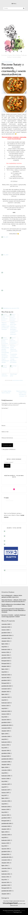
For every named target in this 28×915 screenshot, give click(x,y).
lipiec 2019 (5, 733)
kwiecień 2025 (6, 627)
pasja (14, 901)
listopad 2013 (5, 888)
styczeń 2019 (5, 750)
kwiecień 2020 (6, 711)
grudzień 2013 (6, 885)
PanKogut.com (17, 912)
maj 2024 (4, 646)
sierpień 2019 (5, 731)
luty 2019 (4, 747)
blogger (11, 901)
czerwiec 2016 (6, 801)
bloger (7, 901)
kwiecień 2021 (6, 703)
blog (4, 901)
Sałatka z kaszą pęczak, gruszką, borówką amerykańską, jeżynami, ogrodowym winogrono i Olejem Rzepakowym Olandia (5, 354)
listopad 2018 (5, 756)
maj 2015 (4, 837)
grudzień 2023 (6, 658)
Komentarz (5, 408)
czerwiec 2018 (6, 770)
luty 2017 (4, 795)
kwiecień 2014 (6, 874)
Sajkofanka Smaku (17, 380)
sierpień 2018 (5, 764)
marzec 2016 (5, 809)
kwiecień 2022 (6, 674)
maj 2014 (4, 871)
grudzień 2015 (6, 818)
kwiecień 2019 (6, 742)
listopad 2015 (5, 820)
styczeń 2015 (5, 848)
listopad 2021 (5, 683)
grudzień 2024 (6, 632)
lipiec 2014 (5, 865)
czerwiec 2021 (6, 697)
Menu (14, 3)
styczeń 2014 (5, 882)
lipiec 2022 (5, 669)
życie (16, 905)
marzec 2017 (5, 792)
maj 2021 (4, 700)
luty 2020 (4, 717)
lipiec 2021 (5, 694)
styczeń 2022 (5, 677)
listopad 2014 (5, 854)
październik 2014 (7, 857)
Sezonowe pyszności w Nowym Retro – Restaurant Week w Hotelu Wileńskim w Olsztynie (13, 610)
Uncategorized (7, 62)
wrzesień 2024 (6, 638)
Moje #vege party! (13, 375)
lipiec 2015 (5, 832)
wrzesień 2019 (6, 728)
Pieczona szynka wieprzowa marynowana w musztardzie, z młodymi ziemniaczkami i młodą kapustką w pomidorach (14, 354)
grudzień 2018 (6, 753)
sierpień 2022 (6, 666)
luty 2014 (4, 879)
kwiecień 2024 (6, 649)
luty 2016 (4, 812)
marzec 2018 (5, 778)
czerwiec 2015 (6, 834)
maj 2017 (4, 787)
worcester (20, 903)
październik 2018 (7, 759)
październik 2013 (6, 891)
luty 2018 (4, 781)
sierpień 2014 (5, 862)
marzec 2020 (5, 714)
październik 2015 (6, 823)
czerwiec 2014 (6, 868)
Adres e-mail (5, 431)
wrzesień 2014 (6, 860)
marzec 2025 (5, 630)
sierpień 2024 (6, 641)
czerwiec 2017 (6, 784)
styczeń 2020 (6, 719)
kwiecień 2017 (6, 790)
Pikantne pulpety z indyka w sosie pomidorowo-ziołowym (5, 326)
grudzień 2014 (6, 851)
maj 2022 (4, 672)
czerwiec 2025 (6, 624)
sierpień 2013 (5, 893)
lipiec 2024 (5, 644)
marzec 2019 (5, 745)
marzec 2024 (5, 652)
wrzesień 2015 (6, 826)
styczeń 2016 (5, 815)
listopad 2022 (6, 663)
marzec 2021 (5, 705)
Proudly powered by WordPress (11, 910)
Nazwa (3, 425)
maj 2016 (4, 804)
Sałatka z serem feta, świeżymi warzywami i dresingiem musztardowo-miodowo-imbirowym (14, 328)
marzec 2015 (5, 843)
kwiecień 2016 (6, 806)
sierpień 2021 (5, 691)
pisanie (18, 901)
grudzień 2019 (6, 722)
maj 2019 (4, 739)
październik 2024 (7, 635)
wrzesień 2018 (6, 761)
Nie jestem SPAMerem (9, 449)
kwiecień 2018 (6, 775)
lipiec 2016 (5, 798)
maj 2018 (4, 773)
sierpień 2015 (5, 829)
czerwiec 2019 (6, 736)
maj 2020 (4, 708)
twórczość (22, 901)
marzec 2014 (5, 877)
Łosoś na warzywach (5, 375)
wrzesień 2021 (6, 688)
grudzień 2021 (6, 680)
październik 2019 (7, 725)
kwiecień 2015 (6, 840)
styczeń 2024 (6, 655)
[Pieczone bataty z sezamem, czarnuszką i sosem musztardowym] (14, 93)
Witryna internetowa (7, 438)
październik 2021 (6, 686)
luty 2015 (4, 846)
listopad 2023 (6, 660)
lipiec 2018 (5, 767)
